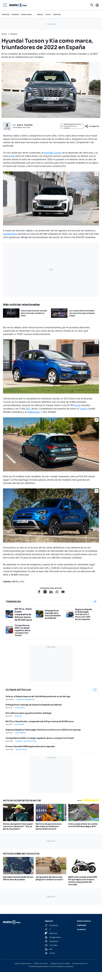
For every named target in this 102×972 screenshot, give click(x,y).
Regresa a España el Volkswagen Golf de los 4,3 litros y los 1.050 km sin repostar (43, 729)
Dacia (77, 405)
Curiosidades (20, 733)
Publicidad (81, 925)
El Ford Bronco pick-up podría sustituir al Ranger (29, 713)
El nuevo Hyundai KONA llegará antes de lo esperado (30, 746)
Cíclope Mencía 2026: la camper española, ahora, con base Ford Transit (40, 738)
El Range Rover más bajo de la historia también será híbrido (34, 704)
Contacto (81, 929)
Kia (12, 156)
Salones (57, 14)
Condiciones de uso (79, 964)
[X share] (45, 591)
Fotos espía (20, 708)
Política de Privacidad (23, 964)
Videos (40, 14)
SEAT (28, 408)
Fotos (48, 14)
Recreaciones (21, 749)
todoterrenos (10, 233)
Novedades (19, 724)
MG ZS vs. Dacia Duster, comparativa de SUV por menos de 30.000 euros (40, 721)
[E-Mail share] (62, 591)
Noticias (6, 14)
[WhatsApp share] (56, 591)
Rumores (18, 716)
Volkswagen (33, 412)
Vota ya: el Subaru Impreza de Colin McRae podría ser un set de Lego (38, 696)
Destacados (26, 14)
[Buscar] (91, 5)
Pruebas (15, 14)
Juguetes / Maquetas (25, 699)
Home (4, 34)
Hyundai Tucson (52, 152)
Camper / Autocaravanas (26, 741)
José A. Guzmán (25, 125)
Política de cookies (41, 964)
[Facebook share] (39, 591)
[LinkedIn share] (51, 591)
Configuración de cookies (60, 964)
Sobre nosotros (84, 921)
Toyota (83, 408)
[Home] (18, 5)
